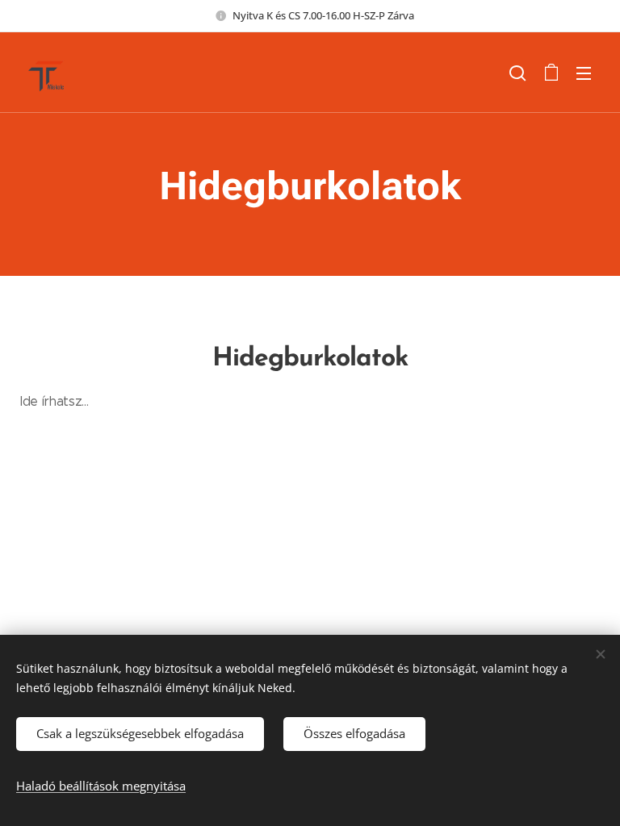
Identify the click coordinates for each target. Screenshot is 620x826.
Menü (584, 72)
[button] (517, 72)
